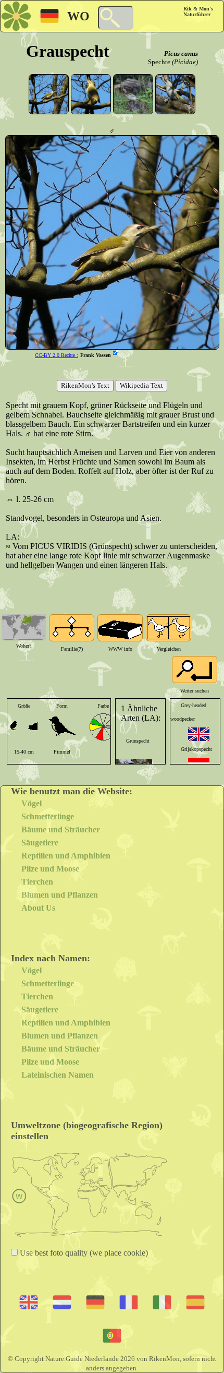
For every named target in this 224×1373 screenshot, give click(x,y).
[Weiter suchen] (194, 669)
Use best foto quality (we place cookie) (83, 1252)
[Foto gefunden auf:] (116, 353)
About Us (38, 907)
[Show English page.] (198, 734)
